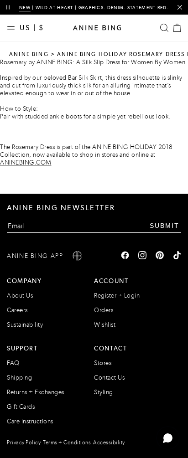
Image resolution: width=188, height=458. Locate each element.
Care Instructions (30, 421)
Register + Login (117, 295)
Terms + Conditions (67, 442)
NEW (25, 7)
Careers (17, 310)
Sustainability (25, 325)
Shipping (19, 377)
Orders (103, 310)
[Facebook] (125, 256)
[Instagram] (142, 256)
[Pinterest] (160, 256)
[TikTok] (177, 256)
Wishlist (104, 325)
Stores (102, 363)
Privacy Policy (24, 442)
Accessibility (109, 442)
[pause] (7, 7)
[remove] (179, 7)
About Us (20, 295)
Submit (164, 225)
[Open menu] (13, 28)
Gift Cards (21, 407)
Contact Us (109, 377)
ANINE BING (29, 54)
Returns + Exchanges (35, 392)
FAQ (13, 363)
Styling (103, 392)
